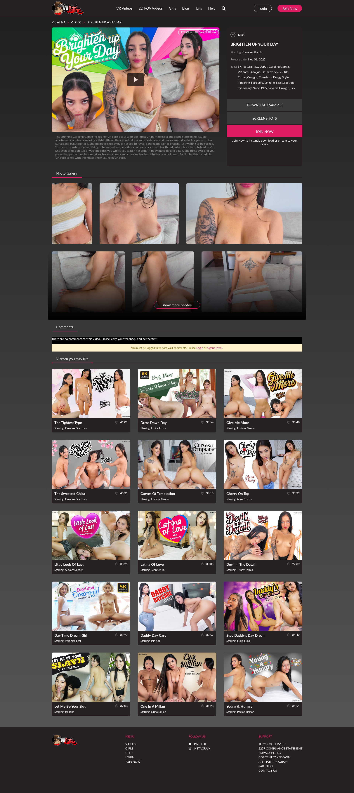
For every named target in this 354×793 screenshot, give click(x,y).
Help (129, 752)
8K (240, 66)
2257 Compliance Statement (280, 748)
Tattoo (242, 77)
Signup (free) (214, 347)
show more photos (177, 305)
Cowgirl (252, 77)
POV (264, 88)
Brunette (267, 72)
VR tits (284, 72)
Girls (129, 748)
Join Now (289, 8)
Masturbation (285, 82)
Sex (293, 88)
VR (276, 72)
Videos (76, 22)
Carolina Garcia (279, 66)
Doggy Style (281, 77)
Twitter (200, 744)
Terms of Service (271, 744)
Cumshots (265, 77)
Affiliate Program (273, 761)
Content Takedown (274, 757)
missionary (244, 88)
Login (262, 8)
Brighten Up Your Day (104, 22)
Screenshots (264, 118)
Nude (256, 88)
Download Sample (264, 105)
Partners (265, 766)
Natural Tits (250, 66)
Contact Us (267, 770)
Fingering (244, 82)
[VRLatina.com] (68, 8)
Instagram (202, 748)
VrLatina (58, 22)
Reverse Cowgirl (278, 88)
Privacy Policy (270, 752)
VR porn (243, 72)
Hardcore (257, 82)
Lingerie (270, 82)
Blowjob (255, 72)
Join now (265, 131)
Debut (263, 66)
